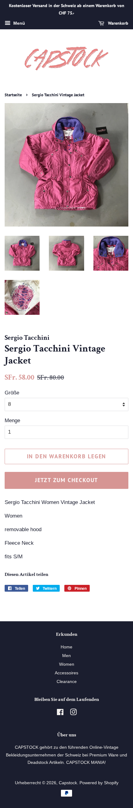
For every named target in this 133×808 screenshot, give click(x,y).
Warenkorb (117, 23)
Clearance (67, 681)
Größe (12, 393)
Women (66, 664)
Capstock (68, 782)
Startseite (13, 95)
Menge (12, 420)
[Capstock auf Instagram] (73, 713)
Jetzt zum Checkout (66, 480)
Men (66, 655)
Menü (18, 23)
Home (66, 646)
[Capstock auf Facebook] (60, 713)
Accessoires (66, 672)
